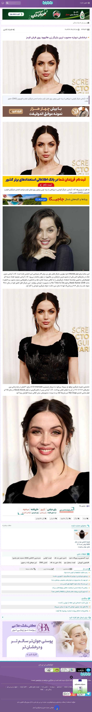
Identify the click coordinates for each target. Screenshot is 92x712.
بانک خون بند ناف (55, 562)
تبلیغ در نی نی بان (12, 687)
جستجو (59, 687)
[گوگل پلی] (67, 670)
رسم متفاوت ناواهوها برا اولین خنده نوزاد (76, 572)
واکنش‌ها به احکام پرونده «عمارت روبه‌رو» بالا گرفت (72, 611)
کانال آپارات (23, 687)
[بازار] (52, 670)
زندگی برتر (49, 689)
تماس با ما (45, 687)
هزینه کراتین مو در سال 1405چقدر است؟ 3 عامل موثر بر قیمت (82, 544)
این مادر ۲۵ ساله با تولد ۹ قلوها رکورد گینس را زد (74, 584)
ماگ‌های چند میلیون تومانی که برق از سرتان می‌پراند (71, 607)
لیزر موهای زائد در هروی (29, 562)
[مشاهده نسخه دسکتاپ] (3, 3)
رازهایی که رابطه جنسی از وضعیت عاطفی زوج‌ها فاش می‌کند (70, 588)
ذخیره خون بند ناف (60, 558)
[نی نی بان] (47, 3)
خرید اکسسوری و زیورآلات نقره (79, 558)
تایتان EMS (43, 562)
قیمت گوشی (47, 558)
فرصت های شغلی (34, 687)
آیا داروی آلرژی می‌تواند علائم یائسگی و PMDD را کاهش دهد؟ (69, 592)
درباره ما (52, 687)
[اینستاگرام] (70, 695)
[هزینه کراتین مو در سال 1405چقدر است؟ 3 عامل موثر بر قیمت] (82, 534)
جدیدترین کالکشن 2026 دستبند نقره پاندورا (26, 558)
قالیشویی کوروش (83, 562)
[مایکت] (83, 670)
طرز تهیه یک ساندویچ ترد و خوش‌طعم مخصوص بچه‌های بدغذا (69, 580)
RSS (41, 689)
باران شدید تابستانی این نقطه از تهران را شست (73, 603)
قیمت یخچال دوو (69, 562)
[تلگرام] (84, 695)
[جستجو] (7, 3)
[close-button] (71, 677)
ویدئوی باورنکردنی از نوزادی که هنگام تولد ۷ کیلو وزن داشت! (70, 576)
